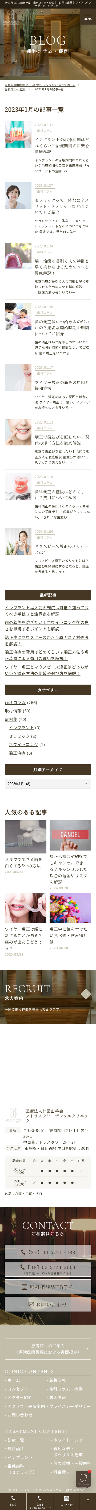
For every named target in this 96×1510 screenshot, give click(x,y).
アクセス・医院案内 (26, 1406)
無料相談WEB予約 (51, 1286)
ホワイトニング (23, 744)
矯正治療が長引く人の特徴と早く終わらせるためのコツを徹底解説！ (62, 267)
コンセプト (18, 1389)
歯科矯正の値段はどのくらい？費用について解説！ (60, 494)
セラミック (19, 736)
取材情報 (13, 710)
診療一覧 (15, 1440)
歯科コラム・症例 (66, 1389)
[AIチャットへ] (84, 1479)
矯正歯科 (15, 1448)
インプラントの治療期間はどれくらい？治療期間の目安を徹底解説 (62, 145)
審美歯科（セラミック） (22, 1469)
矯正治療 (17, 753)
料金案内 (61, 1472)
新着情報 (57, 1380)
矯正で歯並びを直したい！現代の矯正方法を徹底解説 (62, 440)
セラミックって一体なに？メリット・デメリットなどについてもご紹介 (62, 206)
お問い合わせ (51, 1304)
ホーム (13, 1380)
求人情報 (57, 1397)
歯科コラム (45, 131)
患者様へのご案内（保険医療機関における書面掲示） (48, 1349)
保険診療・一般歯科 (72, 1463)
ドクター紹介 (20, 1397)
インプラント (21, 727)
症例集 (11, 719)
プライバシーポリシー (70, 1406)
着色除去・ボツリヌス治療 (68, 1451)
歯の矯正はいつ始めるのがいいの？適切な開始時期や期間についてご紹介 (62, 327)
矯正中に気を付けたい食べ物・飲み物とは (68, 935)
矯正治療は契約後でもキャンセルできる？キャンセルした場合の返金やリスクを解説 (68, 869)
